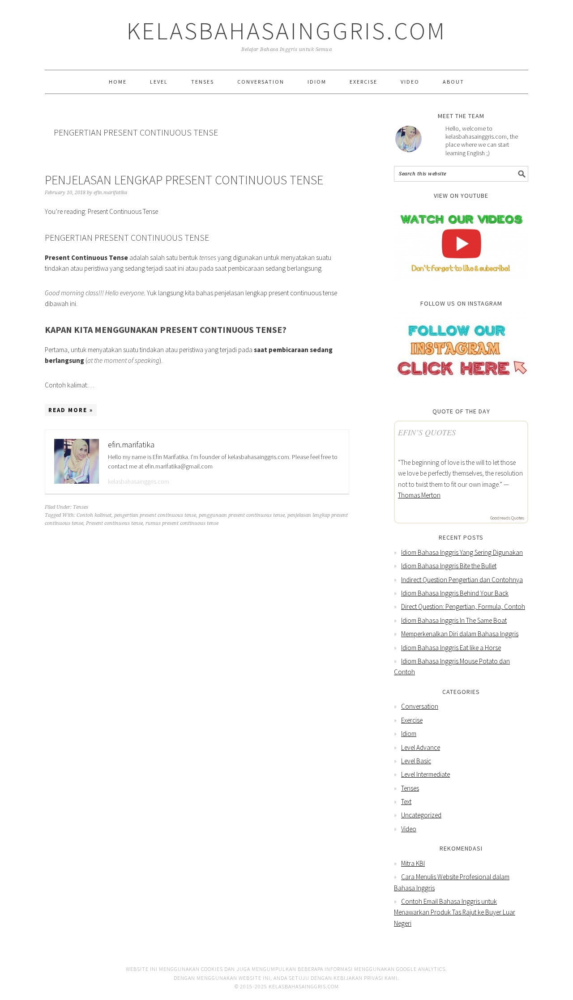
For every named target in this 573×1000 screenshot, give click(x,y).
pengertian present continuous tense (155, 515)
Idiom (408, 733)
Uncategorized (421, 815)
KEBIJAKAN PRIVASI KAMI (366, 977)
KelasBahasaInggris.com (286, 30)
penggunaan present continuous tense (242, 515)
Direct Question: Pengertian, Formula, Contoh (463, 606)
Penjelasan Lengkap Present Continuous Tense (184, 180)
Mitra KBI (413, 863)
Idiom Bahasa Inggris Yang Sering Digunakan (462, 552)
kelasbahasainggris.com (138, 481)
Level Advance (420, 747)
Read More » (70, 410)
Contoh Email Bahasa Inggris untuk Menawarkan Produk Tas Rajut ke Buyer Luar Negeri (454, 912)
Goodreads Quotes (507, 518)
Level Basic (416, 761)
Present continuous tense (114, 523)
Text (406, 801)
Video (408, 829)
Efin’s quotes (427, 432)
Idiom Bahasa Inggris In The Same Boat (454, 620)
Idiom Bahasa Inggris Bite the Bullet (448, 566)
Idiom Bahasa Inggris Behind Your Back (455, 593)
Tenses (80, 507)
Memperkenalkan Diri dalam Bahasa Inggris (459, 634)
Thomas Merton (419, 495)
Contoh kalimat (94, 515)
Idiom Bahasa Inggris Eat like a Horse (451, 647)
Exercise (412, 720)
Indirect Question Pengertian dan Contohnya (462, 579)
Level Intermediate (425, 774)
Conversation (419, 706)
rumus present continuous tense (181, 523)
